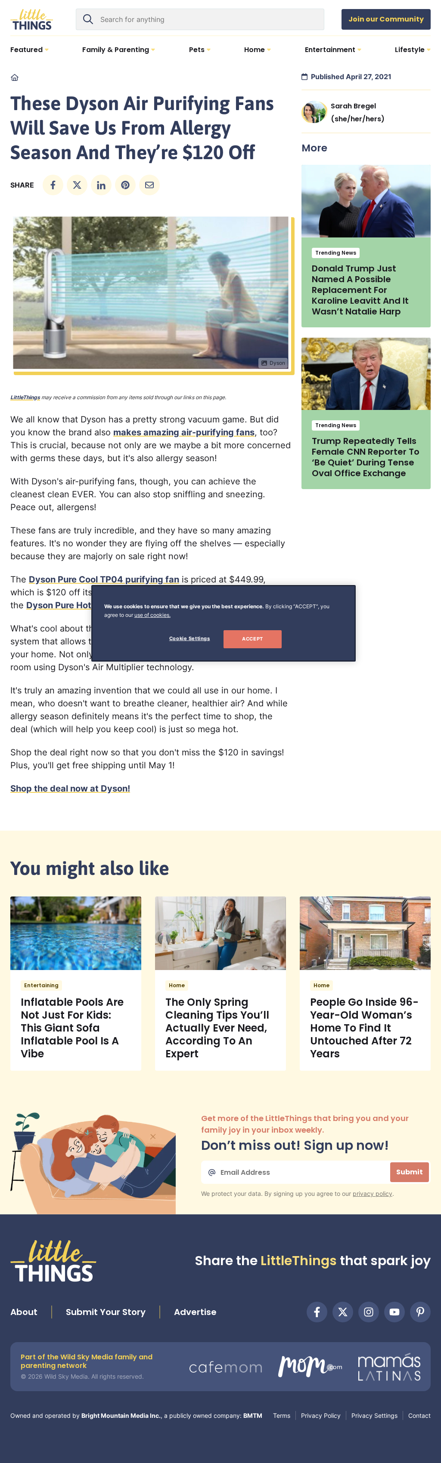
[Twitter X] (342, 1312)
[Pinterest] (420, 1312)
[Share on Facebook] (53, 185)
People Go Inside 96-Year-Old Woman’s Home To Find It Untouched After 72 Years (364, 1028)
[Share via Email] (149, 185)
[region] (223, 623)
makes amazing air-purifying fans (184, 432)
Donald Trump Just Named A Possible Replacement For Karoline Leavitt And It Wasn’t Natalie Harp (360, 289)
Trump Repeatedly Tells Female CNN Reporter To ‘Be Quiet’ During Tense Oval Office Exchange (365, 457)
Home (177, 985)
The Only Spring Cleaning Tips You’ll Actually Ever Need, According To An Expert (217, 1028)
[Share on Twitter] (77, 185)
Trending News (335, 252)
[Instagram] (368, 1312)
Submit (409, 1172)
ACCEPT (252, 639)
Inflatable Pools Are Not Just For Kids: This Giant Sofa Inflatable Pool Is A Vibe (72, 1028)
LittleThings (25, 397)
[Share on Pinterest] (125, 185)
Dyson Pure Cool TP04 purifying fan (104, 579)
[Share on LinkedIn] (101, 185)
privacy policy (372, 1193)
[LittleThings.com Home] (31, 19)
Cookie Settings (189, 638)
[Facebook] (317, 1312)
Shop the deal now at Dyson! (70, 788)
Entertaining (41, 985)
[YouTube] (394, 1312)
